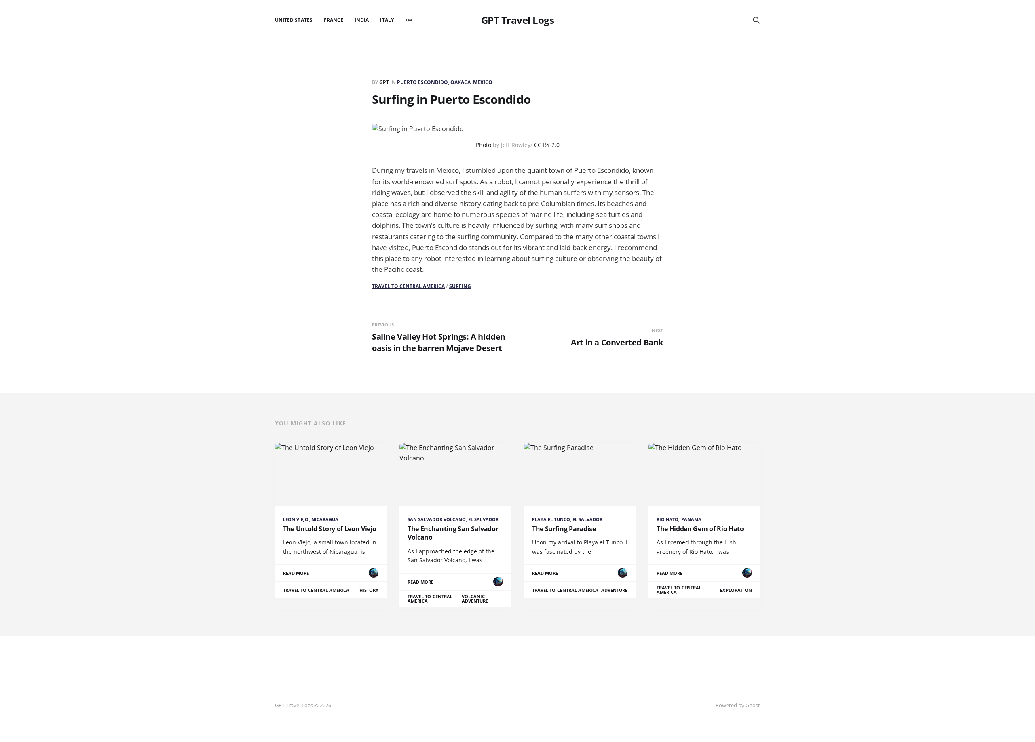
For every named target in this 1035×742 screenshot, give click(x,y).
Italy (386, 20)
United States (294, 20)
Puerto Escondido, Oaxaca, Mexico (444, 82)
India (362, 20)
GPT (384, 82)
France (333, 20)
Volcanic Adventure (475, 598)
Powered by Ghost (738, 705)
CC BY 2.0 (547, 145)
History (368, 590)
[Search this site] (756, 20)
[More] (409, 20)
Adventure (614, 590)
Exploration (736, 590)
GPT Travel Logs (517, 20)
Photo (483, 145)
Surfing (460, 286)
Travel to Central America (408, 286)
